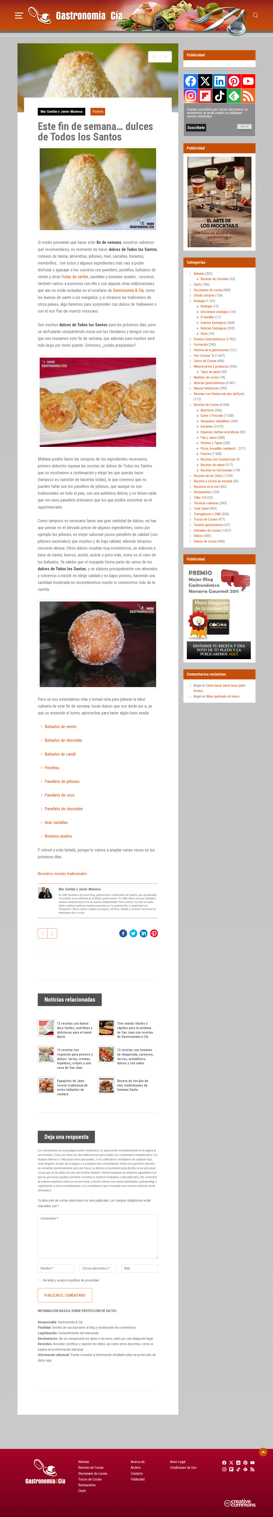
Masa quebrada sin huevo (223, 696)
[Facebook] (223, 1462)
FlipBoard (205, 96)
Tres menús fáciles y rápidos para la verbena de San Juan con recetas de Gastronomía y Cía (135, 1030)
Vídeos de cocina (205, 541)
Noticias (83, 1462)
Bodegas (206, 306)
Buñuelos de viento (60, 726)
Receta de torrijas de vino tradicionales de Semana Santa (132, 1085)
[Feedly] (244, 1469)
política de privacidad (84, 1280)
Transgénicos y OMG (207, 514)
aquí (48, 1360)
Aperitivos (207, 410)
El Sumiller (207, 317)
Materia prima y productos (211, 366)
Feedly (234, 96)
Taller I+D (200, 498)
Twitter (205, 81)
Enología (199, 301)
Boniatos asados (58, 836)
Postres (98, 112)
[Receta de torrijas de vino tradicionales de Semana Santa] (107, 1085)
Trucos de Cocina (205, 519)
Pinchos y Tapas (211, 443)
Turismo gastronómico (209, 525)
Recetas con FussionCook (217, 459)
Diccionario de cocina (208, 290)
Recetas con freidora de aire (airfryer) (219, 394)
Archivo (136, 1468)
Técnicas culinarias (206, 503)
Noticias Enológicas (213, 328)
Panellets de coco (60, 795)
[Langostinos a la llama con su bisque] (154, 56)
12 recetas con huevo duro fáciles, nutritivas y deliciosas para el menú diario (74, 1030)
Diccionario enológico (214, 312)
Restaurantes (202, 492)
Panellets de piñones (62, 781)
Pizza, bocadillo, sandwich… (218, 448)
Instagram (191, 96)
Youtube (248, 81)
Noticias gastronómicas (209, 383)
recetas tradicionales (70, 873)
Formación (201, 344)
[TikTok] (237, 1469)
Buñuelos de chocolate (63, 740)
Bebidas (199, 274)
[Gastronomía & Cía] (75, 15)
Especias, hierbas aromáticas (219, 432)
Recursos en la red (206, 487)
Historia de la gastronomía (211, 350)
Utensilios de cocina (207, 530)
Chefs (197, 284)
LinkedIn (219, 81)
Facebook (191, 81)
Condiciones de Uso (183, 1468)
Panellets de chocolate (64, 808)
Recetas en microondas (216, 470)
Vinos (204, 334)
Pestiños (52, 767)
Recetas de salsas (212, 465)
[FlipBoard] (230, 1469)
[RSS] (252, 1469)
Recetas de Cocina (206, 405)
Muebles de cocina (206, 377)
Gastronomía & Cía (128, 290)
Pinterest (234, 81)
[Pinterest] (244, 1462)
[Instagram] (223, 1469)
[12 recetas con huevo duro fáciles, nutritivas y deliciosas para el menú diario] (47, 1027)
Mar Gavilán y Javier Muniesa (62, 112)
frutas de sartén (74, 276)
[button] (19, 15)
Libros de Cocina (205, 361)
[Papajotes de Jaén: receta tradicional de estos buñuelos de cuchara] (47, 1085)
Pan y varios (208, 438)
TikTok (219, 96)
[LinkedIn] (237, 1462)
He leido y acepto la (71, 1280)
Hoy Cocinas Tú (204, 356)
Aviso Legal (177, 1462)
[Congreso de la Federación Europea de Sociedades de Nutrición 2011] (165, 56)
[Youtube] (252, 1462)
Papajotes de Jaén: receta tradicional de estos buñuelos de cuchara (72, 1087)
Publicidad (138, 1479)
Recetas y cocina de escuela (213, 481)
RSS (248, 96)
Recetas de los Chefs (208, 476)
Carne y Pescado (211, 416)
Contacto (137, 1474)
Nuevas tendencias (206, 388)
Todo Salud (201, 508)
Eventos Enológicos (213, 323)
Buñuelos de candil (60, 754)
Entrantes (206, 426)
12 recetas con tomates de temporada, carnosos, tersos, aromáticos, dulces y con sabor (135, 1056)
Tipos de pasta (210, 372)
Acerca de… (139, 1462)
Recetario (45, 873)
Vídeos (198, 536)
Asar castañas (56, 822)
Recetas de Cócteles (214, 279)
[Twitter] (230, 1462)
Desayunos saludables (215, 421)
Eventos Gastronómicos (209, 339)
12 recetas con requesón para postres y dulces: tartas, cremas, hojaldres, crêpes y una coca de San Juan (75, 1059)
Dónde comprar (204, 295)
